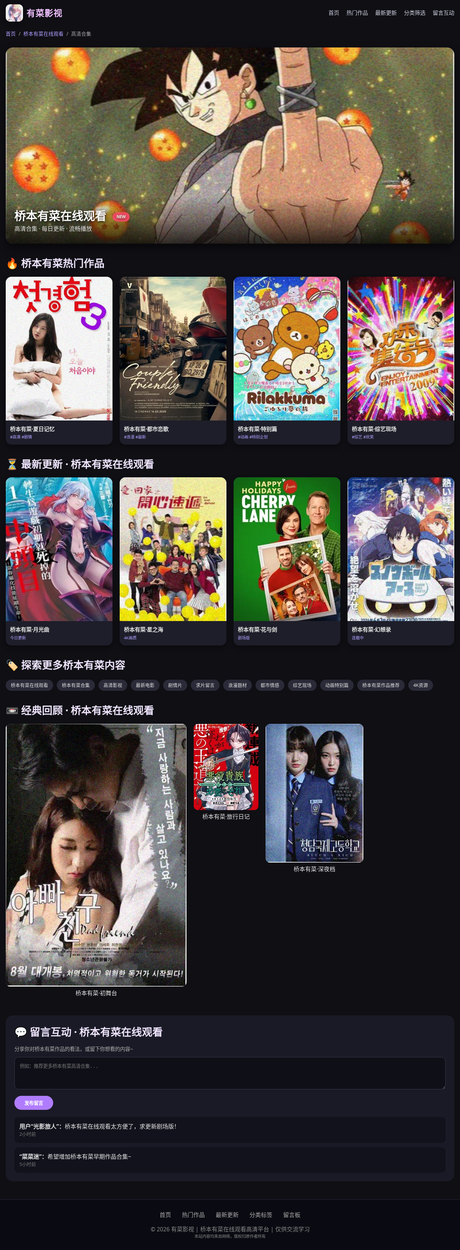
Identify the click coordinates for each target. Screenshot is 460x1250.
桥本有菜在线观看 (43, 33)
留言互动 (443, 12)
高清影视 (113, 685)
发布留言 (33, 1103)
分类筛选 (415, 12)
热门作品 (357, 12)
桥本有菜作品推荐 (381, 685)
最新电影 (145, 685)
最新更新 (386, 12)
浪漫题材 (237, 685)
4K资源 (420, 685)
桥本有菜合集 (76, 685)
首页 (333, 12)
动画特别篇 (337, 685)
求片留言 (205, 685)
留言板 (291, 1215)
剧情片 (175, 685)
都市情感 (270, 685)
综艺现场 (302, 685)
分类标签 (260, 1215)
